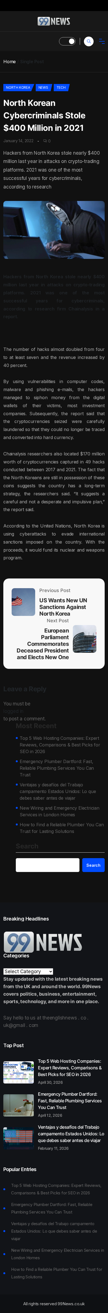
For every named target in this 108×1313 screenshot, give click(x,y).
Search (27, 846)
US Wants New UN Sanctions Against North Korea (63, 607)
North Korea (18, 87)
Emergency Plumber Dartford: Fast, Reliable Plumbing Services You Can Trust (57, 768)
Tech (61, 87)
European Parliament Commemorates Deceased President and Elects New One (43, 644)
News (43, 87)
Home (9, 61)
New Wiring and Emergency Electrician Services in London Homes (59, 811)
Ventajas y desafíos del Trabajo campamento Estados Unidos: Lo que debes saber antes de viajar (58, 791)
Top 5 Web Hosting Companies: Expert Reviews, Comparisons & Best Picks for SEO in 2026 (60, 744)
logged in (13, 711)
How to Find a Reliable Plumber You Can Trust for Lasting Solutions (62, 828)
